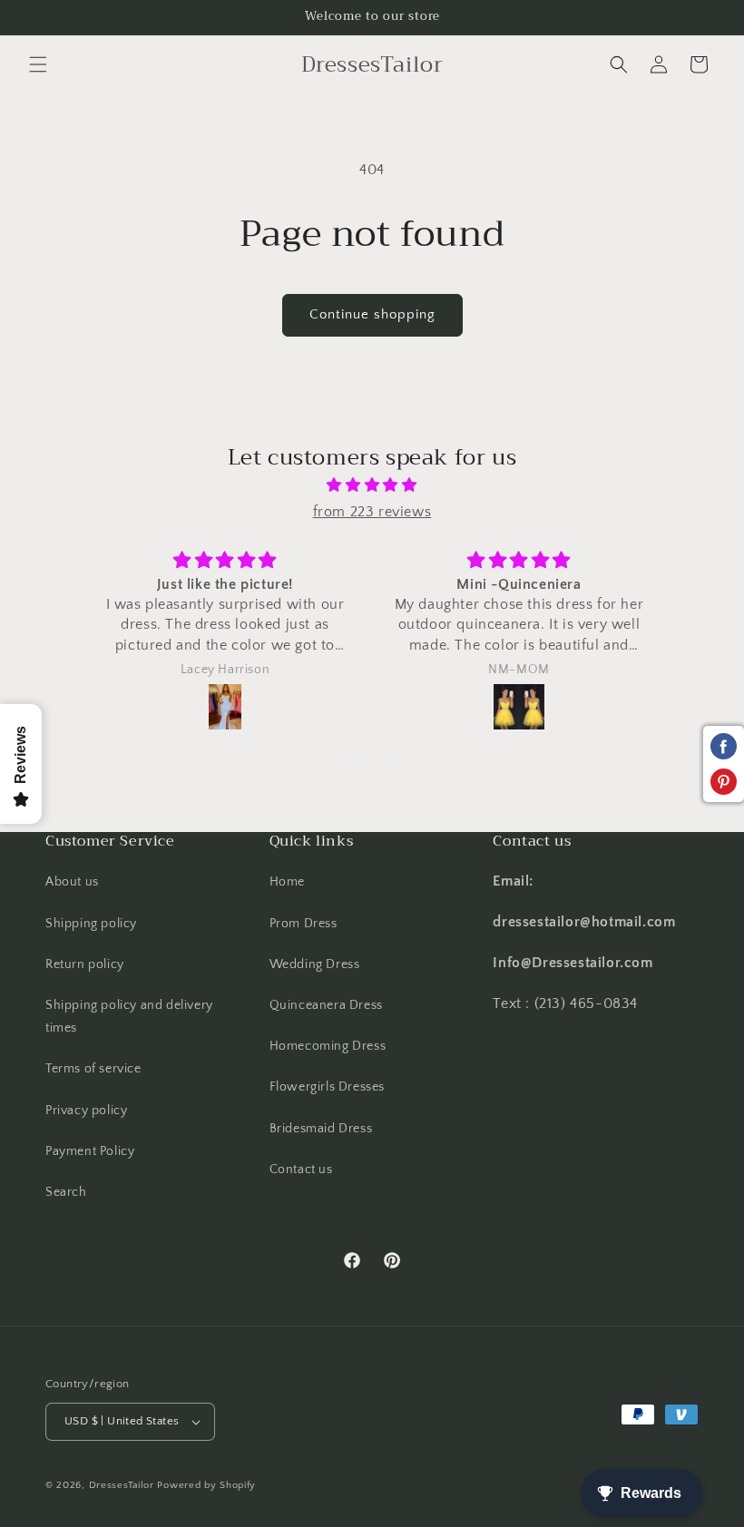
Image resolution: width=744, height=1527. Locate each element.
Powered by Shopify (206, 1485)
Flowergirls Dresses (327, 1087)
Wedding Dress (314, 964)
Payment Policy (89, 1151)
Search (66, 1192)
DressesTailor (121, 1485)
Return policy (84, 964)
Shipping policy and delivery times (129, 1016)
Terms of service (93, 1069)
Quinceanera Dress (326, 1005)
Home (287, 882)
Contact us (301, 1169)
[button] (38, 64)
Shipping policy (91, 923)
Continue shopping (372, 314)
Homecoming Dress (328, 1046)
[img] (372, 485)
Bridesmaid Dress (321, 1128)
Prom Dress (303, 923)
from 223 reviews (372, 512)
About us (72, 882)
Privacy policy (86, 1110)
